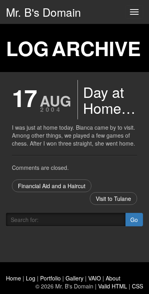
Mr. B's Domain (43, 12)
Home (13, 278)
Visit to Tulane (113, 198)
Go (134, 220)
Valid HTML (112, 286)
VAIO (94, 278)
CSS (137, 286)
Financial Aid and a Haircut (51, 186)
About (113, 278)
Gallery (74, 278)
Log (30, 278)
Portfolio (50, 278)
